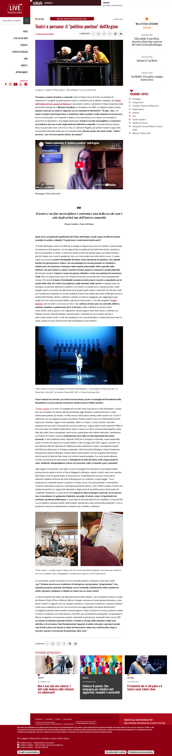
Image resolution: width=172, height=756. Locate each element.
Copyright (49, 719)
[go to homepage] (15, 8)
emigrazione (138, 102)
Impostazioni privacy (86, 723)
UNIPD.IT (24, 65)
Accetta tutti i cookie (115, 752)
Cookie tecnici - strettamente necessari (36, 743)
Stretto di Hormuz (140, 123)
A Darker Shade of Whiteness (145, 106)
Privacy (57, 719)
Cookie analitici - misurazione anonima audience (41, 745)
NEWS (25, 31)
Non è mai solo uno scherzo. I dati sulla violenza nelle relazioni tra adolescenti (56, 689)
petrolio (135, 113)
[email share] (120, 34)
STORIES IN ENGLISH (20, 51)
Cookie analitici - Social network (33, 747)
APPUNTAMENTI (22, 72)
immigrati (136, 99)
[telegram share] (104, 34)
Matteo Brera (138, 109)
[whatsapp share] (98, 34)
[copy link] (93, 34)
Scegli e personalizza (28, 752)
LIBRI (26, 58)
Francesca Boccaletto (45, 34)
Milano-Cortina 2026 (141, 133)
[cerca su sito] (26, 20)
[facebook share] (109, 34)
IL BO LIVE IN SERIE (20, 38)
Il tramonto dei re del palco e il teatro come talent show (144, 687)
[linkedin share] (115, 34)
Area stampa (67, 719)
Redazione (39, 719)
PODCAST (24, 45)
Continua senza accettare (141, 752)
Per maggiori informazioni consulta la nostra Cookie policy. (43, 738)
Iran (134, 116)
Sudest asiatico (139, 119)
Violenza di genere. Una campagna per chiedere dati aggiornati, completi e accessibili (101, 689)
